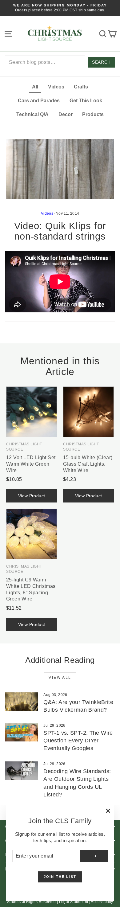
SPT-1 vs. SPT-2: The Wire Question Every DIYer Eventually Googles (78, 740)
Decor (65, 114)
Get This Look (86, 100)
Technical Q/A (32, 114)
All (35, 86)
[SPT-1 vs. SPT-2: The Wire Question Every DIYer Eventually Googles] (21, 732)
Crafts (81, 86)
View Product (31, 495)
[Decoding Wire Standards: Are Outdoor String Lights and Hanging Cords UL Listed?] (21, 770)
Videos (56, 86)
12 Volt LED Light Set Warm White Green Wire (30, 464)
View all (60, 677)
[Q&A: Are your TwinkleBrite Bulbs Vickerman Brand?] (21, 701)
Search (101, 62)
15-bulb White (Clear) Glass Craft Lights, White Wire (87, 464)
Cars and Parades (39, 100)
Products (93, 114)
